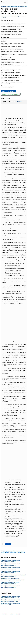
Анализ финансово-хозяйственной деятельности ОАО (10, 604)
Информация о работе (13, 551)
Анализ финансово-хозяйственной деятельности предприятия (10, 561)
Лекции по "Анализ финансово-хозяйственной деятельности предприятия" (13, 575)
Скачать (19, 101)
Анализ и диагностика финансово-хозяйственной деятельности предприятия (12, 579)
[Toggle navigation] (25, 2)
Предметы (3, 6)
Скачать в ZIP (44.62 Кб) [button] (8, 91)
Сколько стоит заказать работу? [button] (11, 94)
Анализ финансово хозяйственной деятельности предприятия (10, 583)
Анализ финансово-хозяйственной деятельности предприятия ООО (10, 597)
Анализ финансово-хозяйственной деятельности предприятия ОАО (10, 600)
